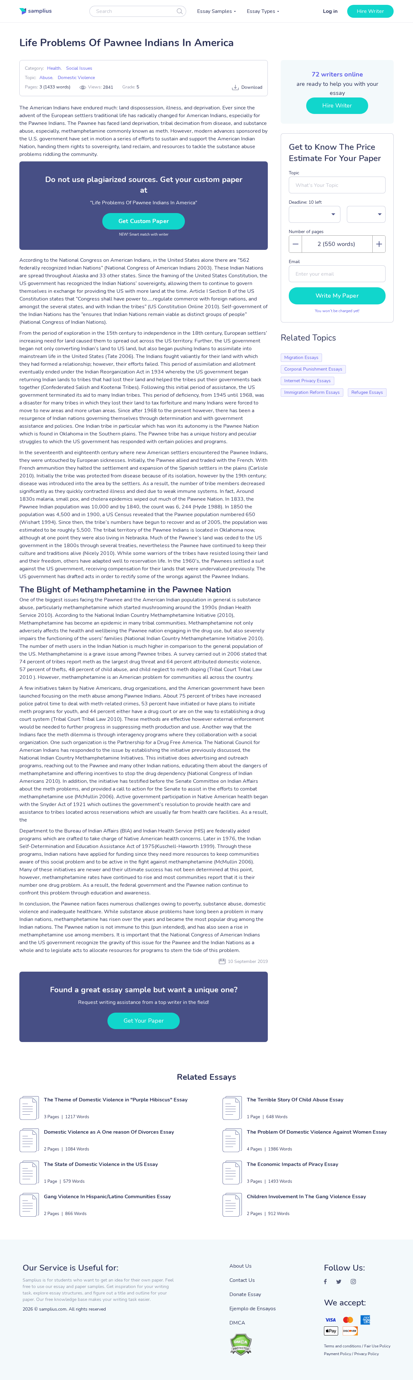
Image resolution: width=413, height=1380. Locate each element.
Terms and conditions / (343, 1346)
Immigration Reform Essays (312, 392)
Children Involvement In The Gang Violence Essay (306, 1196)
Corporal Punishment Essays (313, 369)
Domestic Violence (76, 78)
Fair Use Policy (377, 1346)
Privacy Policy (366, 1353)
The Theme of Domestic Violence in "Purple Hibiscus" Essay (115, 1099)
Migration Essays (301, 357)
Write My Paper (337, 296)
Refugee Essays (367, 392)
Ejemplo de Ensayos (252, 1308)
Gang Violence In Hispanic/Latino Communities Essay (107, 1196)
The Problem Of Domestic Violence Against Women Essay (317, 1132)
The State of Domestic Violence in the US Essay (101, 1164)
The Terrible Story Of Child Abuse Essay (295, 1099)
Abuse (45, 78)
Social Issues (79, 68)
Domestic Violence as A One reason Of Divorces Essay (109, 1132)
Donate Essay (245, 1294)
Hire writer (370, 11)
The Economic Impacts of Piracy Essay (292, 1164)
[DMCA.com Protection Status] (252, 1341)
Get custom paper (143, 221)
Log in (330, 11)
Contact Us (242, 1280)
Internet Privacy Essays (307, 381)
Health (54, 68)
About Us (240, 1266)
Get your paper (144, 1021)
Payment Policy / (338, 1353)
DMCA (237, 1322)
